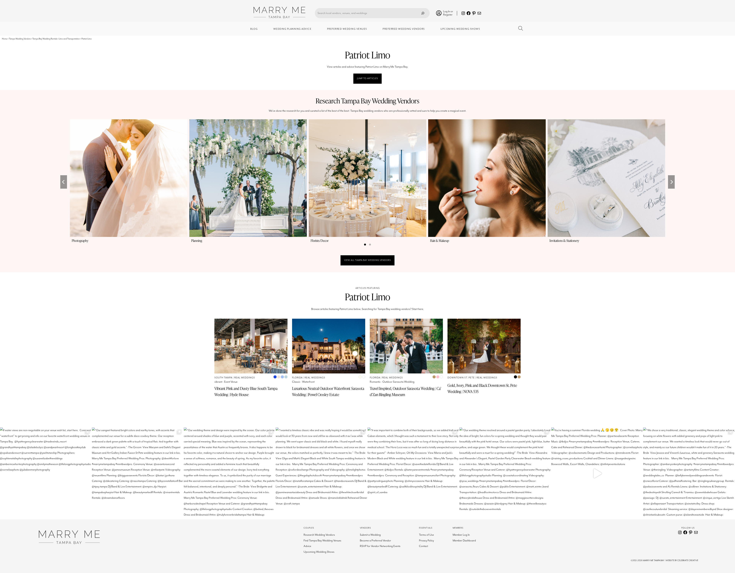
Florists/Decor (319, 240)
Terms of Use (426, 534)
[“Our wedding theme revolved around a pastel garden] (505, 473)
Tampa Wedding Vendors (20, 39)
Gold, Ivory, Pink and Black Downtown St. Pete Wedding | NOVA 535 (482, 388)
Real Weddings (244, 377)
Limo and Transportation (69, 39)
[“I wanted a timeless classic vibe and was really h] (322, 473)
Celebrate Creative (687, 560)
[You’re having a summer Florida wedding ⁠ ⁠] (597, 473)
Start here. (418, 309)
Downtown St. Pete (461, 377)
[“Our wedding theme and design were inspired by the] (230, 473)
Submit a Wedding (370, 534)
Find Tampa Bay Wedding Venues (322, 540)
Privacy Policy (426, 540)
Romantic (375, 381)
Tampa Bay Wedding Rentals (44, 39)
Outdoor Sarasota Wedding (398, 381)
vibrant (218, 381)
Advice (307, 546)
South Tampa (223, 377)
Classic (296, 381)
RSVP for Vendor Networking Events (380, 546)
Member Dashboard (464, 540)
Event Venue (231, 381)
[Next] (671, 182)
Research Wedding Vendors (319, 534)
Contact (423, 546)
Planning (196, 240)
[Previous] (63, 182)
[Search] (423, 13)
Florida (297, 377)
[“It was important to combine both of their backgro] (413, 473)
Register (447, 14)
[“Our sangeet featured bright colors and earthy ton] (138, 473)
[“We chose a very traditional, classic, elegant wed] (689, 473)
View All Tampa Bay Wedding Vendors (367, 260)
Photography (80, 240)
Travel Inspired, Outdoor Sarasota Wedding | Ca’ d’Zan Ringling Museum (405, 391)
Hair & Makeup (439, 240)
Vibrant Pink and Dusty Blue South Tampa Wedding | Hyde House (246, 391)
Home (4, 39)
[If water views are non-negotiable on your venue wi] (46, 473)
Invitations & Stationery (564, 240)
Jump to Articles (367, 78)
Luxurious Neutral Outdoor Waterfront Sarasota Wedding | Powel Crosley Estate (328, 391)
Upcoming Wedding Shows (319, 551)
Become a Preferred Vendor (375, 540)
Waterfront (308, 381)
